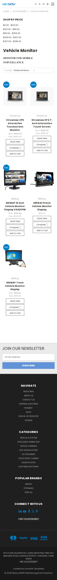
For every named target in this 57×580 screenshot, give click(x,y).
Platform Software (28, 466)
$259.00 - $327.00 (12, 37)
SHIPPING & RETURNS (28, 403)
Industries (28, 391)
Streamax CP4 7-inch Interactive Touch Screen (42, 123)
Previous (5, 577)
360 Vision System (28, 450)
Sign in (22, 416)
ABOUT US (28, 395)
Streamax (28, 488)
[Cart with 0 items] (47, 4)
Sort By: (9, 70)
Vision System (28, 462)
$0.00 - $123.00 (10, 25)
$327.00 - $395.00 (12, 41)
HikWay (28, 484)
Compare (14, 147)
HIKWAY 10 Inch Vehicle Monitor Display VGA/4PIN (15, 206)
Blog (28, 412)
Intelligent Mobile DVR (29, 442)
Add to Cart (15, 153)
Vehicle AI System (28, 437)
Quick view (15, 141)
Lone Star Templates (34, 568)
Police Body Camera (29, 458)
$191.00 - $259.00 (11, 33)
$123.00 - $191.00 (11, 29)
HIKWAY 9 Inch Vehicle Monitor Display (42, 206)
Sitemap (28, 420)
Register (34, 416)
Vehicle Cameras (28, 446)
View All (28, 492)
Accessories (28, 454)
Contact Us (28, 399)
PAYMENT (28, 408)
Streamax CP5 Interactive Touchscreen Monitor (15, 125)
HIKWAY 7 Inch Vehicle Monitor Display (15, 286)
